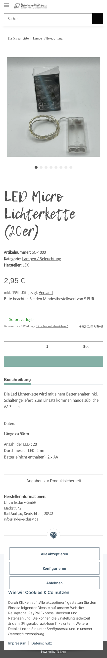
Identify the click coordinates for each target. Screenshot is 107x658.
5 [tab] (55, 167)
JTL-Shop (61, 652)
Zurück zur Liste (18, 38)
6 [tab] (60, 167)
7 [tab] (65, 167)
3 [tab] (46, 167)
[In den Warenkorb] (8, 54)
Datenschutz (41, 643)
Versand (46, 292)
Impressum (17, 643)
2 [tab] (41, 167)
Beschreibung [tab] (17, 380)
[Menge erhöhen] (97, 347)
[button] (90, 5)
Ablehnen (54, 583)
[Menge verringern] (9, 347)
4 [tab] (51, 167)
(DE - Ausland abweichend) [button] (52, 326)
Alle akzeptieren (54, 554)
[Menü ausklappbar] (6, 3)
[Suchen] (97, 18)
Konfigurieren (54, 568)
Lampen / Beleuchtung (41, 259)
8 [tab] (70, 167)
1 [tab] (36, 167)
